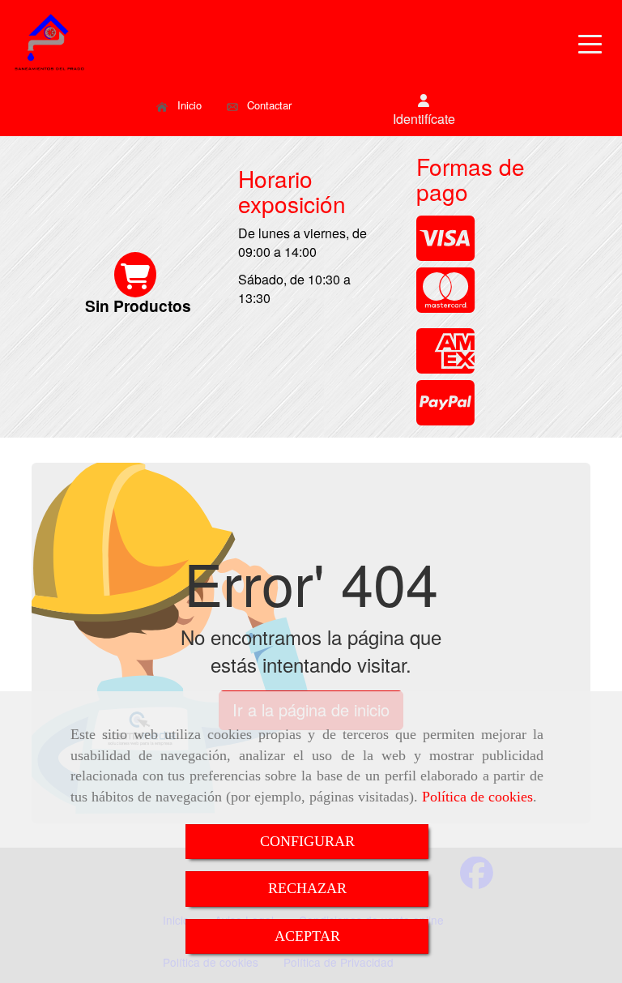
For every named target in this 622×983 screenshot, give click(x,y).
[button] (424, 110)
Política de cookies (477, 797)
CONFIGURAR (307, 841)
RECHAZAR (307, 888)
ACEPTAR (307, 936)
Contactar (268, 105)
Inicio (188, 105)
